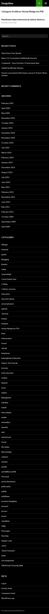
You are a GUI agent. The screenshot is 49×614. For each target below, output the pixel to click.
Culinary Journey (8, 289)
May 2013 (5, 187)
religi (3, 526)
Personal (5, 476)
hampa (4, 318)
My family (5, 447)
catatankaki (6, 274)
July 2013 (5, 177)
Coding (4, 284)
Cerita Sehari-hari (8, 279)
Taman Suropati (8, 550)
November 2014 (8, 138)
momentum (6, 437)
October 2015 (7, 123)
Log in (3, 583)
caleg (3, 269)
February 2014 (7, 157)
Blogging (5, 259)
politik (4, 491)
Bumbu (4, 264)
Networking (6, 452)
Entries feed (6, 588)
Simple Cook (6, 541)
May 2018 (5, 113)
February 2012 (7, 192)
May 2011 (5, 207)
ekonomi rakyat (7, 299)
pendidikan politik (8, 471)
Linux (3, 388)
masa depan (6, 412)
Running (4, 536)
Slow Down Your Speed (11, 53)
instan (4, 343)
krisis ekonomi (7, 373)
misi (3, 432)
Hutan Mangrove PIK (10, 328)
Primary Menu (45, 3)
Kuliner (4, 378)
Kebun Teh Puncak (9, 363)
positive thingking (9, 501)
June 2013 (5, 182)
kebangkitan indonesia (10, 358)
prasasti (4, 506)
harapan (4, 323)
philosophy (6, 486)
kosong (4, 368)
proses (4, 511)
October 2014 (7, 143)
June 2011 (5, 202)
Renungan (5, 531)
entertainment (7, 304)
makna (4, 392)
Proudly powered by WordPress (12, 611)
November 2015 (8, 118)
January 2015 (7, 128)
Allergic (4, 244)
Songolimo (7, 3)
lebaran (4, 383)
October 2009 (7, 217)
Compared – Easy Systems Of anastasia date (20, 63)
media (3, 417)
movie (3, 442)
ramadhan (5, 521)
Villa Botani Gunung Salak (12, 565)
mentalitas (5, 422)
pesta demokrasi (8, 481)
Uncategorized (7, 560)
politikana (5, 496)
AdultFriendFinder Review (12, 68)
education (5, 294)
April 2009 (5, 226)
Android (4, 249)
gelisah (4, 309)
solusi (3, 545)
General (4, 313)
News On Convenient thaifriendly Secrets (19, 58)
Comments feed (8, 593)
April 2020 (5, 108)
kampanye (5, 353)
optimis (4, 462)
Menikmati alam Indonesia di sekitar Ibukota (23, 19)
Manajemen (6, 397)
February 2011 (7, 212)
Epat (15, 23)
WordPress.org (7, 598)
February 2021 (7, 103)
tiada (3, 555)
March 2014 (6, 152)
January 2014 (7, 162)
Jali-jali (4, 348)
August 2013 (7, 172)
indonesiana (6, 338)
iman (3, 333)
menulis (4, 427)
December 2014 (8, 133)
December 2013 (8, 167)
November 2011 (8, 197)
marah (4, 407)
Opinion (4, 457)
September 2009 (8, 221)
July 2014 (5, 147)
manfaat (4, 402)
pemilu (4, 467)
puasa (3, 516)
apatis (4, 254)
